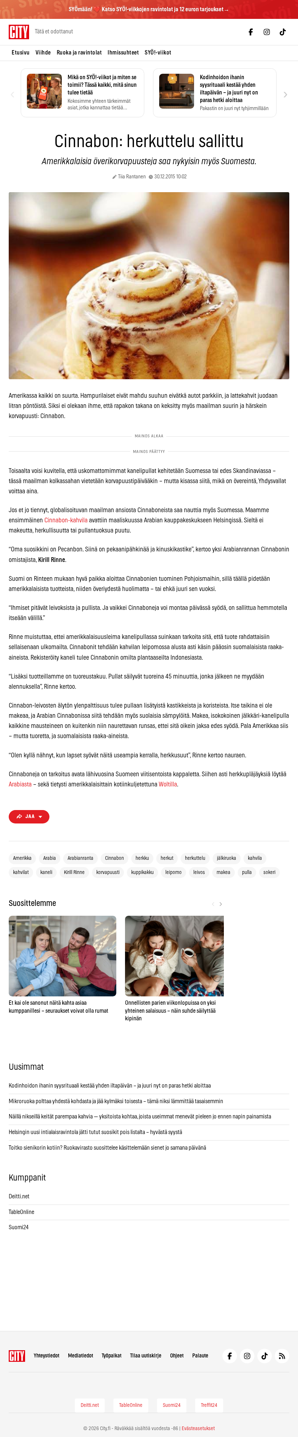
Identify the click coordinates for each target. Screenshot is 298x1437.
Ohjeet (177, 1356)
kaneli (46, 872)
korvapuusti (108, 872)
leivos (199, 872)
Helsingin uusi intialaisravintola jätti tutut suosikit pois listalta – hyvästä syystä (95, 1132)
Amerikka (22, 858)
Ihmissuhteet (123, 53)
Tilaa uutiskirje (145, 1356)
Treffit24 (209, 1405)
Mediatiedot (80, 1356)
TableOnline (21, 1212)
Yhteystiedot (46, 1356)
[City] (17, 1356)
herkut (167, 858)
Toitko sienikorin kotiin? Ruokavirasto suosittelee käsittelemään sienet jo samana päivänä (107, 1148)
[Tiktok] (282, 32)
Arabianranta (80, 858)
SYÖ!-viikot (158, 53)
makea (223, 872)
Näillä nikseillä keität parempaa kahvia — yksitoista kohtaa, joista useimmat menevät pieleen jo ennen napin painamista (140, 1117)
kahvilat (21, 872)
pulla (247, 872)
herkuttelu (195, 858)
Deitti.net (19, 1196)
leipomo (173, 872)
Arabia (49, 858)
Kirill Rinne (74, 872)
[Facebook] (250, 32)
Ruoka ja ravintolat (79, 53)
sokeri (269, 872)
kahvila (255, 858)
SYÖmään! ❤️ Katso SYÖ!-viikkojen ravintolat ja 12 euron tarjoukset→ (149, 9)
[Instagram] (266, 32)
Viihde (43, 53)
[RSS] (282, 1356)
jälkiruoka (226, 858)
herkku (142, 858)
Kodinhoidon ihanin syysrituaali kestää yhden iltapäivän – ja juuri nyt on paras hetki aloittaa (110, 1086)
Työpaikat (111, 1356)
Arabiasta (20, 784)
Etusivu (21, 53)
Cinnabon (114, 858)
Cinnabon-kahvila (66, 520)
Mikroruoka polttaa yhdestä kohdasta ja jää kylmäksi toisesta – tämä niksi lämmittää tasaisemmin (116, 1101)
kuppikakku (142, 872)
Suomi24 (19, 1227)
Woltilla (168, 784)
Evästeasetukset (198, 1428)
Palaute (200, 1356)
